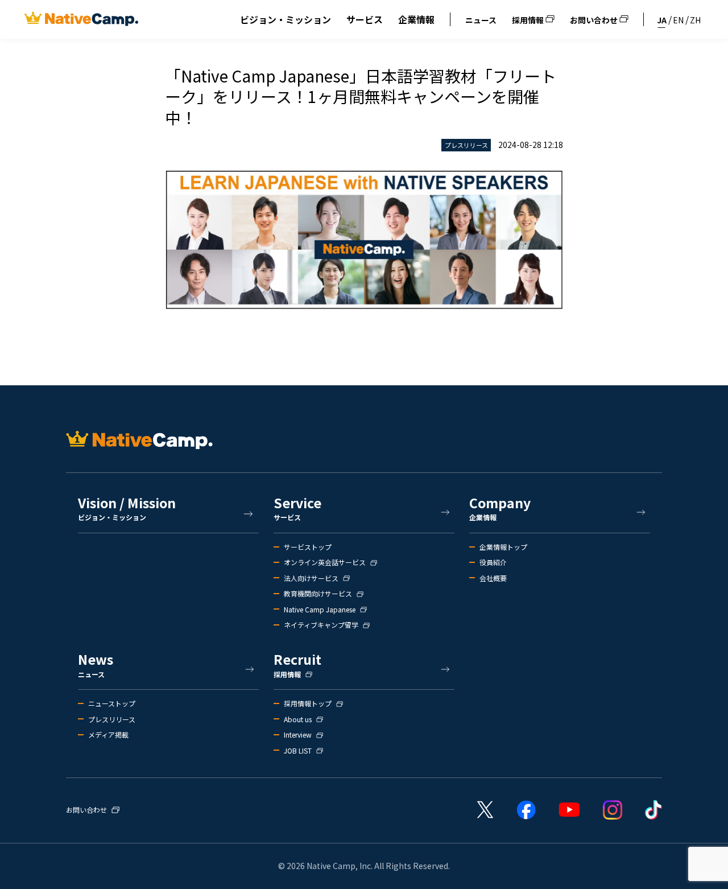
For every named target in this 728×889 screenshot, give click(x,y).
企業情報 (416, 19)
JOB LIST (298, 751)
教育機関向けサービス (318, 594)
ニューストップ (111, 703)
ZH (695, 20)
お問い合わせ (594, 20)
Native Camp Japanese (319, 610)
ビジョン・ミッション (285, 19)
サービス (364, 19)
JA (662, 20)
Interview (298, 735)
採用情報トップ (308, 703)
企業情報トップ (503, 547)
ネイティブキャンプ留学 (321, 625)
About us (298, 719)
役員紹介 (493, 562)
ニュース (481, 20)
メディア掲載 (108, 735)
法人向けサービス (311, 578)
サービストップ (308, 547)
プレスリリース (111, 719)
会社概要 (493, 578)
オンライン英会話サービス (325, 562)
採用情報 (528, 20)
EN (678, 20)
